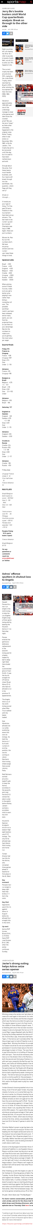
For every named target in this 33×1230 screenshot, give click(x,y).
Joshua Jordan (28, 61)
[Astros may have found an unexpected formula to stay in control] (19, 61)
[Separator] (11, 33)
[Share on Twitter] (7, 33)
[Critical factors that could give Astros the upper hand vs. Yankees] (19, 48)
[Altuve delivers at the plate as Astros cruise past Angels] (19, 73)
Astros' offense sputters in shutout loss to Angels (16, 576)
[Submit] (31, 2)
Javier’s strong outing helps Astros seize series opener (15, 966)
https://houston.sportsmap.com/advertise (17, 1224)
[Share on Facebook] (4, 33)
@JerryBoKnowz (8, 558)
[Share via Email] (11, 587)
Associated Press (29, 49)
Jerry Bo (4, 29)
